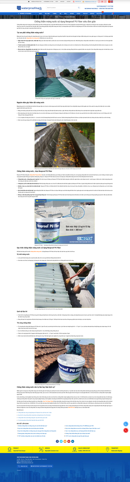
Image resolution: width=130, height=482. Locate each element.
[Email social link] (65, 441)
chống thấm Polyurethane (35, 175)
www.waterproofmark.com (27, 462)
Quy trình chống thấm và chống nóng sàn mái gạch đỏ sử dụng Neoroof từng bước (37, 431)
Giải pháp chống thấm (70, 17)
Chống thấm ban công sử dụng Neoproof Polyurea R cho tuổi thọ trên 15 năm (35, 412)
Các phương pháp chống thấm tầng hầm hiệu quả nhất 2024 (31, 420)
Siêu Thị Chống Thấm (48, 401)
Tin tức (61, 17)
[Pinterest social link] (68, 441)
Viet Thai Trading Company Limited (28, 470)
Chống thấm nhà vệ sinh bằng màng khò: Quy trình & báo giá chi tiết (32, 417)
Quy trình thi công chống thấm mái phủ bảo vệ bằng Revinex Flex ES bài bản (34, 415)
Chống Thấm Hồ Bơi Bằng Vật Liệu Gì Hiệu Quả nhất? (78, 433)
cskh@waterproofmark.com (90, 1)
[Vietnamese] (109, 1)
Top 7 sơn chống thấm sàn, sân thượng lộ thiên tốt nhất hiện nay (80, 431)
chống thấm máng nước (36, 251)
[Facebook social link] (99, 1)
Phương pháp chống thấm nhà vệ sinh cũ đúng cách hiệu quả (32, 433)
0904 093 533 (78, 1)
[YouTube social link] (102, 1)
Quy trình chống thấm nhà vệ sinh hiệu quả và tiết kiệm (31, 428)
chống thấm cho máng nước (32, 38)
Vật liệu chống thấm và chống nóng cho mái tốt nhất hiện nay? (32, 426)
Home (56, 16)
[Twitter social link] (61, 441)
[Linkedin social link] (72, 441)
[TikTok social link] (105, 1)
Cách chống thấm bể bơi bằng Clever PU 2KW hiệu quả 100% (80, 426)
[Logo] (29, 8)
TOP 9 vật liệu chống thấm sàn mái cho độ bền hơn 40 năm (31, 436)
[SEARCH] (79, 7)
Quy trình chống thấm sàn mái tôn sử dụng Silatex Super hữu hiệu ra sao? (83, 428)
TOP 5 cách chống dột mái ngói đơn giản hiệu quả (77, 436)
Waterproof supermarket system (42, 466)
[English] (112, 1)
